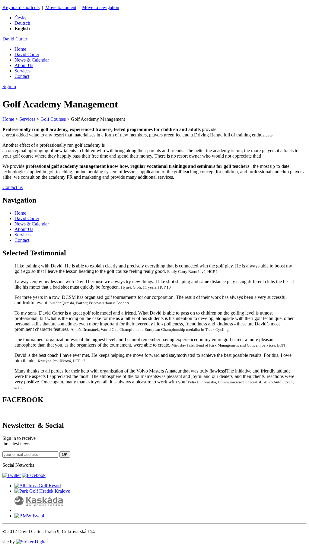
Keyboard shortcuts (21, 7)
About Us (23, 65)
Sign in (9, 86)
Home (20, 49)
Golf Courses (53, 119)
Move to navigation (100, 7)
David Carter (14, 38)
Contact (21, 76)
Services (22, 70)
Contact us (12, 187)
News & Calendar (31, 59)
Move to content (60, 7)
